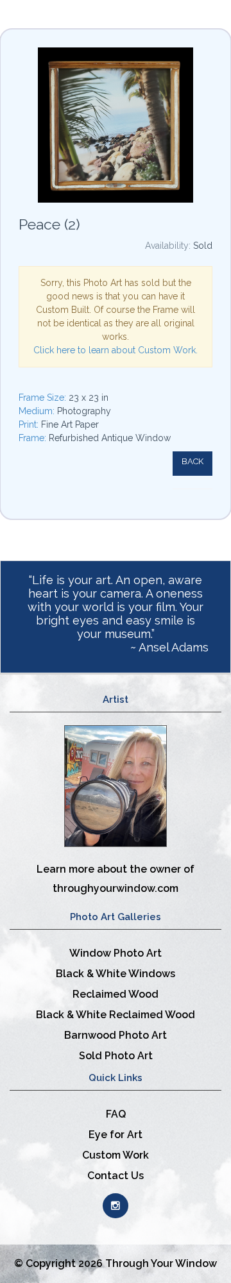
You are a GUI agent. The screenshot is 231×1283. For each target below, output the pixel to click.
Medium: (38, 411)
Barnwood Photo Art (115, 1035)
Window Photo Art (115, 953)
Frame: (34, 438)
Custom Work (115, 1155)
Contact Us (115, 1176)
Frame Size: (44, 397)
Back (192, 461)
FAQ (116, 1114)
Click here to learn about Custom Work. (115, 350)
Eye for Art (115, 1134)
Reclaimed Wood (115, 994)
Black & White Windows (115, 974)
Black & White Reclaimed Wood (115, 1015)
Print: (30, 424)
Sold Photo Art (116, 1056)
